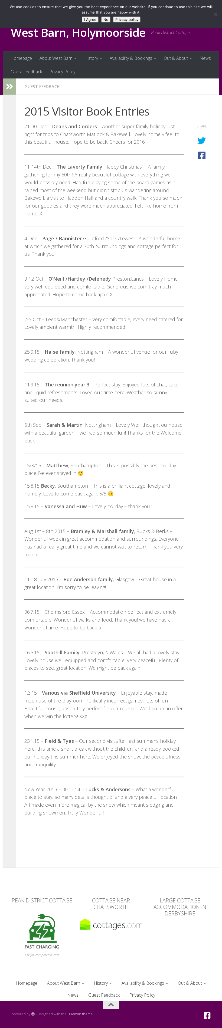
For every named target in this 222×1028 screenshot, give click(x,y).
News (205, 58)
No (105, 19)
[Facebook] (207, 1015)
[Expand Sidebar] (9, 86)
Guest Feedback (26, 72)
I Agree (90, 19)
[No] (215, 14)
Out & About (176, 58)
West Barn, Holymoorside (78, 32)
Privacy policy (126, 19)
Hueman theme (80, 1013)
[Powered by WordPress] (33, 1014)
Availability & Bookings (131, 58)
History (91, 58)
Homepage (21, 58)
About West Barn (56, 58)
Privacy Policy (62, 72)
